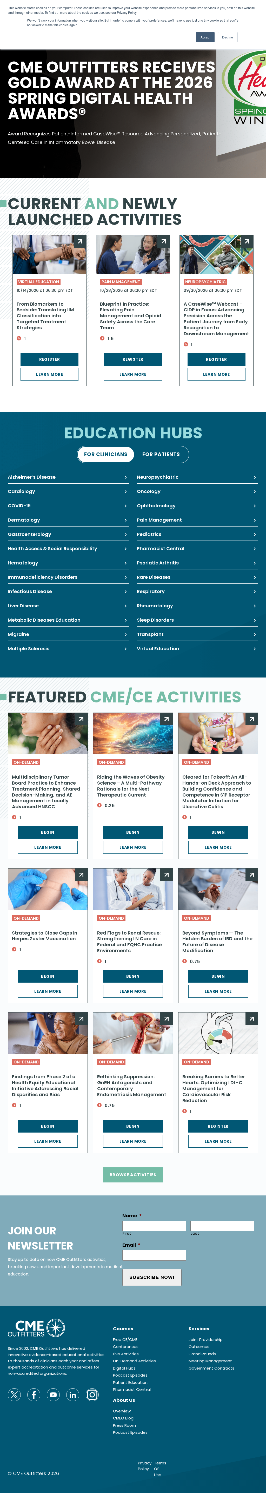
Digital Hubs (124, 1368)
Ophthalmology (156, 505)
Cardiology (21, 491)
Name (132, 1216)
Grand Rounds (202, 1354)
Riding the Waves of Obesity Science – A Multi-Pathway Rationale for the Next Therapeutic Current (131, 786)
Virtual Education (38, 282)
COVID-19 (19, 505)
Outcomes (199, 1346)
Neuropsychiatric (205, 282)
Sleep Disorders (155, 620)
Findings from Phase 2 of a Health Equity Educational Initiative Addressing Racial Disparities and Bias (45, 1085)
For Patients (161, 454)
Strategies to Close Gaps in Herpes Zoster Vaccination (44, 936)
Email (131, 1245)
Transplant (150, 634)
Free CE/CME (125, 1339)
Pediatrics (149, 534)
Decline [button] (227, 37)
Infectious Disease (30, 591)
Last (195, 1233)
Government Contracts (211, 1368)
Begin (48, 832)
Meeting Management (210, 1361)
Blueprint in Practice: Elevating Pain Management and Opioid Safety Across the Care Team (130, 316)
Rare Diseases (153, 577)
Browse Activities (133, 1175)
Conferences (125, 1346)
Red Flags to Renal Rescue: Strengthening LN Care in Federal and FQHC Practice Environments (129, 942)
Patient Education (130, 1382)
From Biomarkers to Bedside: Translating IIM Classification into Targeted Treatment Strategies (45, 316)
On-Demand (26, 762)
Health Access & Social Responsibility (52, 548)
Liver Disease (23, 605)
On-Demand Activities (134, 1361)
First (127, 1233)
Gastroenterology (29, 534)
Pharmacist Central (160, 548)
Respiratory (151, 591)
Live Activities (126, 1354)
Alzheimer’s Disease (32, 477)
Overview (122, 1411)
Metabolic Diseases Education (44, 620)
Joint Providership (206, 1339)
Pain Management (121, 282)
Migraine (18, 634)
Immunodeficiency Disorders (42, 577)
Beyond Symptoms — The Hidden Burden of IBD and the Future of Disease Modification (217, 942)
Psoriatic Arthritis (158, 563)
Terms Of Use (160, 1468)
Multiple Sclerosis (28, 648)
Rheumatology (155, 605)
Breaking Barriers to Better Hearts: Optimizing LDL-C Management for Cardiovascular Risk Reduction (213, 1088)
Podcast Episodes (130, 1375)
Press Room (124, 1425)
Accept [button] (205, 37)
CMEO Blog (123, 1418)
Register (49, 359)
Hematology (23, 563)
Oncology (149, 491)
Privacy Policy (144, 1466)
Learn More (49, 374)
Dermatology (24, 520)
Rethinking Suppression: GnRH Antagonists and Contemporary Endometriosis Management (131, 1085)
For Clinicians (105, 454)
